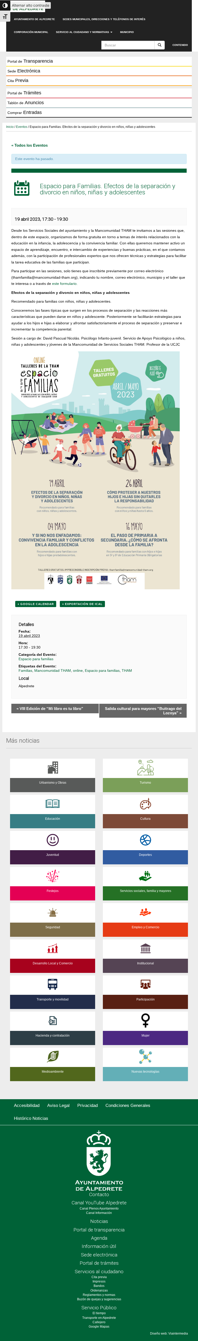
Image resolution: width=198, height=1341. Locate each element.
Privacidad (87, 1105)
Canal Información (99, 1213)
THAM (127, 670)
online (78, 670)
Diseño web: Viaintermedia (169, 1333)
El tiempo (99, 1313)
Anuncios (25, 102)
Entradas (24, 112)
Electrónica (23, 70)
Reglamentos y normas (99, 1295)
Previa (17, 80)
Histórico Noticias (31, 1118)
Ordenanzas (99, 1290)
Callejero (99, 1322)
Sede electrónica (99, 1255)
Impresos (99, 1281)
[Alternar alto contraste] (5, 5)
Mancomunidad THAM (52, 670)
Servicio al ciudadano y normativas (83, 32)
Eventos (21, 127)
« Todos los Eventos (29, 145)
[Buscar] (159, 45)
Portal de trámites (99, 1263)
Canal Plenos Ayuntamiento (99, 1208)
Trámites (24, 92)
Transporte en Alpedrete (99, 1318)
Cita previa (99, 1277)
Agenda (99, 1238)
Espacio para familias (36, 659)
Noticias (99, 1221)
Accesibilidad (26, 1105)
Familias (25, 670)
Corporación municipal (31, 32)
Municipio (127, 32)
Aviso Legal (58, 1105)
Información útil (99, 1246)
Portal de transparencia (99, 1230)
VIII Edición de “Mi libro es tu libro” (49, 708)
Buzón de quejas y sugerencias (99, 1299)
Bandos (99, 1286)
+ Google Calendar (36, 604)
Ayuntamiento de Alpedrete (34, 19)
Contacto (99, 1194)
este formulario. (65, 284)
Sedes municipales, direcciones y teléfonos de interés (104, 19)
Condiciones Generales (127, 1105)
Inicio (10, 127)
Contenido (180, 45)
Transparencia (30, 61)
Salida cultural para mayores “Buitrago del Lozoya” (143, 710)
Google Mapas (99, 1326)
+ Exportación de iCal (82, 604)
